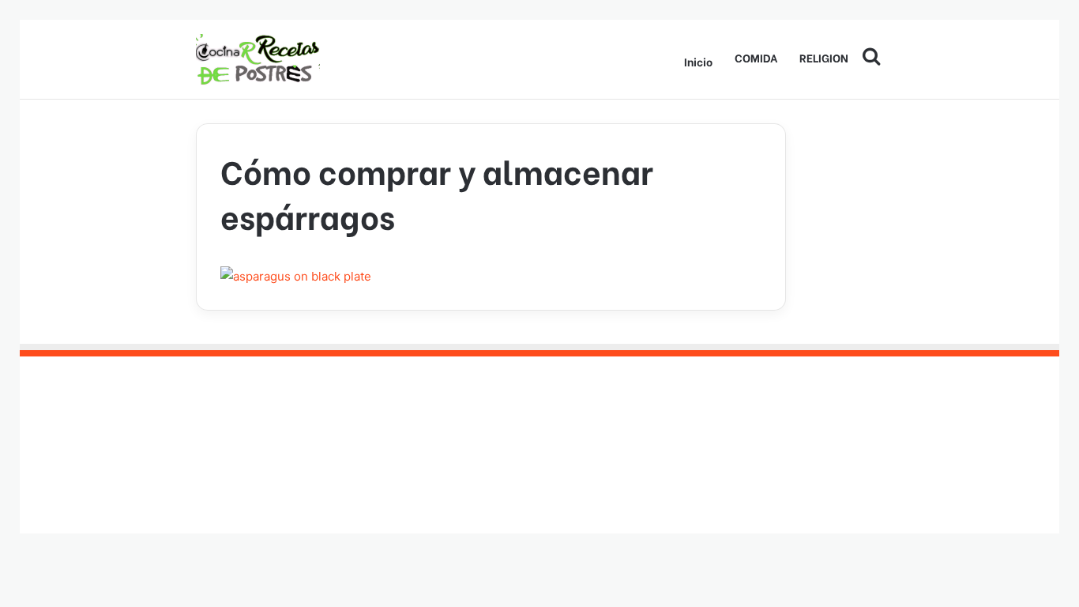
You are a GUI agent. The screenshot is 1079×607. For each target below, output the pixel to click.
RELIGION (823, 57)
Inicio (698, 61)
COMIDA (756, 57)
